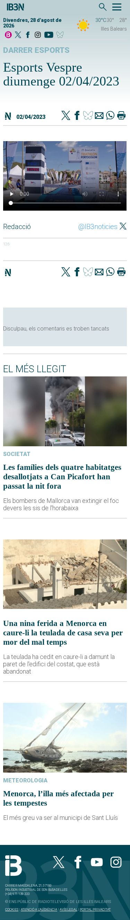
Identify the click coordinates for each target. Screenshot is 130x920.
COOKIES (11, 909)
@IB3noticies (98, 226)
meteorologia (25, 780)
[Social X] (18, 35)
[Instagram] (37, 35)
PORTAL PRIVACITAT (95, 909)
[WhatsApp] (110, 116)
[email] (99, 116)
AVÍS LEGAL (68, 909)
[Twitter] (66, 116)
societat (17, 454)
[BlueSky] (61, 35)
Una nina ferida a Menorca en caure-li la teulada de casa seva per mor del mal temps (63, 632)
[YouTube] (48, 35)
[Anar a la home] (8, 35)
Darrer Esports (36, 50)
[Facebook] (27, 35)
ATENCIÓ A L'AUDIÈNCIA (39, 909)
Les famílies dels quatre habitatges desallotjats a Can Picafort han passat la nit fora (62, 476)
